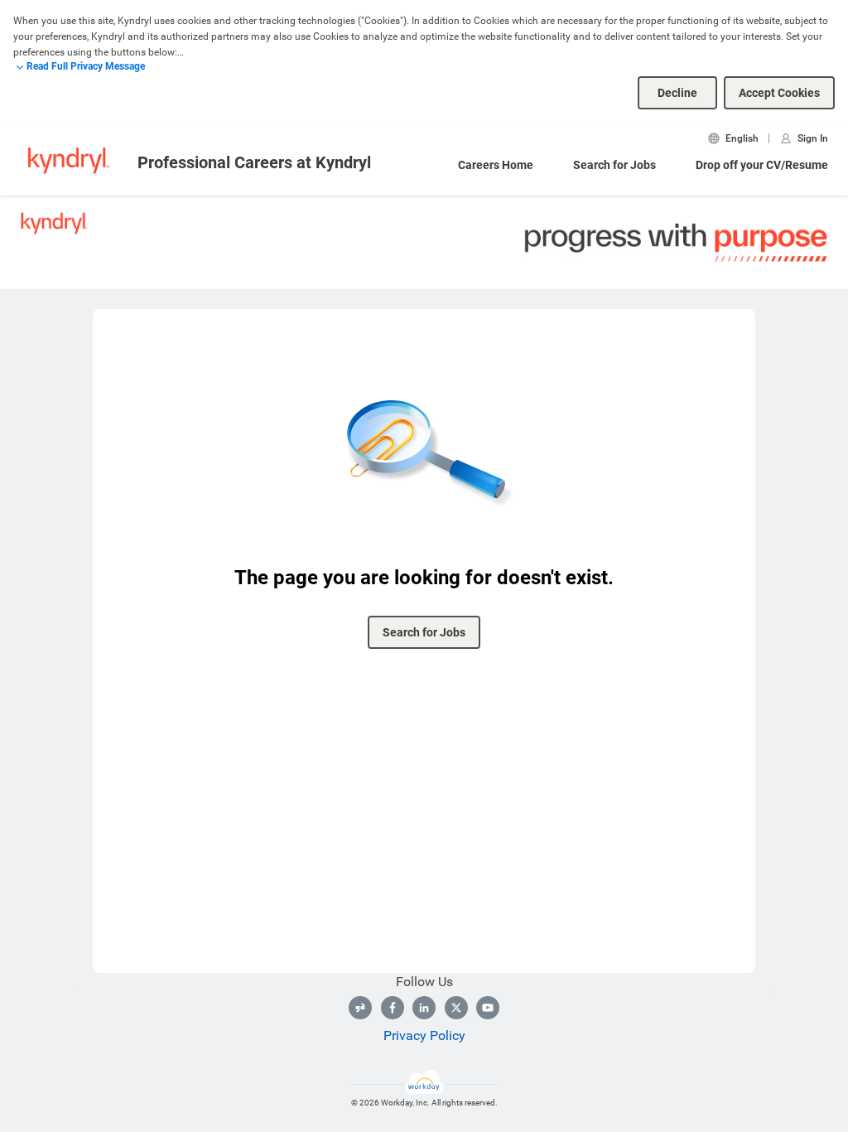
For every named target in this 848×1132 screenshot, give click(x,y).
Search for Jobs (614, 165)
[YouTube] (487, 1007)
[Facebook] (392, 1007)
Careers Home (495, 165)
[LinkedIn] (424, 1007)
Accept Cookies (779, 92)
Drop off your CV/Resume (762, 165)
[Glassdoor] (360, 1007)
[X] (456, 1007)
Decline (677, 92)
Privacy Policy (424, 1035)
